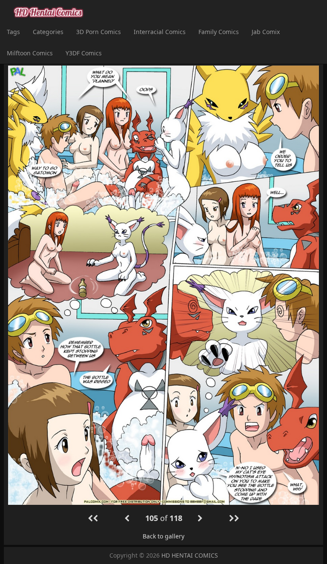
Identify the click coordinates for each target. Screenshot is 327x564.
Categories (48, 32)
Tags (13, 32)
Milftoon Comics (30, 53)
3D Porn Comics (98, 32)
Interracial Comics (160, 32)
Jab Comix (266, 32)
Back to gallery (163, 536)
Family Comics (218, 32)
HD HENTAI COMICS (189, 555)
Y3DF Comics (84, 53)
